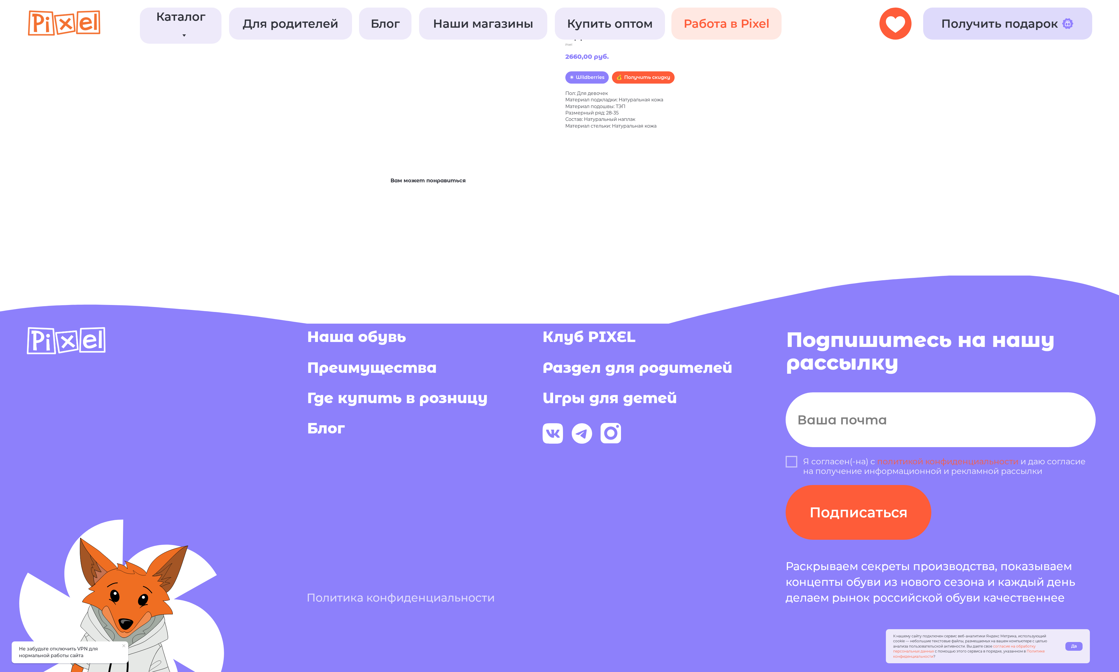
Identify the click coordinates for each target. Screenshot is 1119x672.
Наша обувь (356, 337)
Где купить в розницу (397, 398)
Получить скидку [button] (647, 77)
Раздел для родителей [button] (637, 368)
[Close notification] (124, 646)
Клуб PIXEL (589, 337)
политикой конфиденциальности (947, 461)
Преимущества (372, 368)
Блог (326, 428)
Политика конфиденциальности (401, 597)
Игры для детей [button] (610, 398)
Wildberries (590, 77)
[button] (290, 24)
